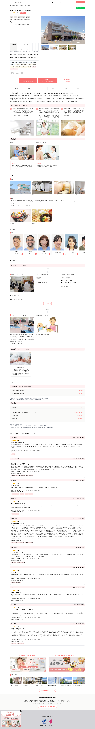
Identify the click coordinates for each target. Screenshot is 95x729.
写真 (29, 88)
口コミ (78, 88)
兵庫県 (13, 5)
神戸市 (17, 5)
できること (53, 88)
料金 (66, 88)
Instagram (21, 205)
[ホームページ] (10, 5)
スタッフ (41, 88)
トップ (16, 88)
